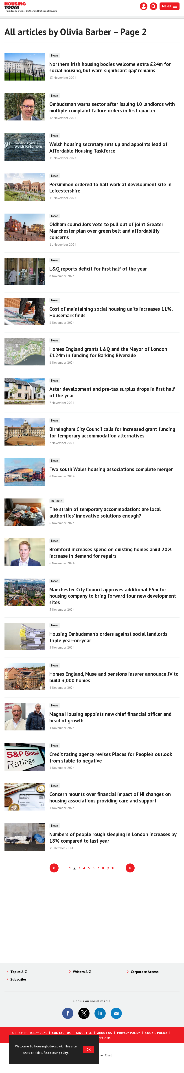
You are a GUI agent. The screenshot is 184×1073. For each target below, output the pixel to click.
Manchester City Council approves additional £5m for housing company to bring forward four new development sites (112, 596)
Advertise (84, 1033)
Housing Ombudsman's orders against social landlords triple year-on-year (108, 637)
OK (88, 1049)
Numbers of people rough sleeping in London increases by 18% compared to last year (112, 837)
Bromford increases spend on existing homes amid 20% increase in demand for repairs (110, 552)
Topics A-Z (18, 971)
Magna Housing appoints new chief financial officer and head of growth (110, 717)
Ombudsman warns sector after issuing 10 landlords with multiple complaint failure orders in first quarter (112, 107)
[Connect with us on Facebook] (68, 1013)
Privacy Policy (128, 1033)
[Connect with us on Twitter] (84, 1013)
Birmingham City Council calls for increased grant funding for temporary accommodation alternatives (112, 432)
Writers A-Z (82, 971)
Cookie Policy (156, 1033)
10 (113, 868)
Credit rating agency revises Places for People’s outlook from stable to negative (110, 757)
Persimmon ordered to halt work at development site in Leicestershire (110, 187)
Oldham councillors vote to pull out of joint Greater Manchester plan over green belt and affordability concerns (106, 230)
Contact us (61, 1033)
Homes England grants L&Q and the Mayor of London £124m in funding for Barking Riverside (108, 352)
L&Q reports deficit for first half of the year (98, 268)
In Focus (57, 501)
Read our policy (56, 1052)
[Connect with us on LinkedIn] (100, 1013)
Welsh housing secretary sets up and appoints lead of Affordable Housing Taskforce (108, 147)
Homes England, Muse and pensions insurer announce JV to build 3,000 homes (114, 677)
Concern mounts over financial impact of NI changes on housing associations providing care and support (110, 797)
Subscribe (18, 979)
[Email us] (116, 1013)
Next (130, 867)
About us (104, 1033)
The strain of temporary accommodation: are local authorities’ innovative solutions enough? (105, 512)
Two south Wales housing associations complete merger (111, 469)
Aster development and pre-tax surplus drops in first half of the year (112, 392)
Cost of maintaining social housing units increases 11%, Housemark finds (110, 312)
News (55, 55)
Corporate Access (145, 971)
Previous (54, 867)
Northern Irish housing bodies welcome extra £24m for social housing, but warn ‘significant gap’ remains (110, 67)
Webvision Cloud (102, 1055)
